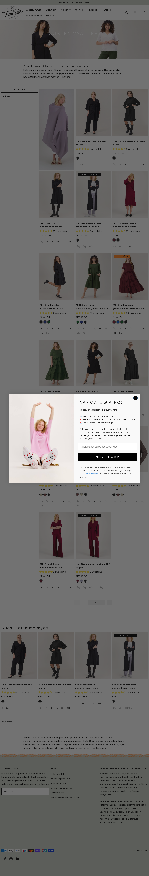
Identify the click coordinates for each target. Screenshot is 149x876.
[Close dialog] (135, 398)
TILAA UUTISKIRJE (107, 457)
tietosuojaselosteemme (89, 473)
